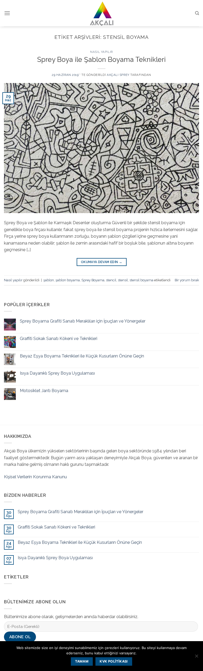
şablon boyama (68, 280)
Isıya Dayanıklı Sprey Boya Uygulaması (57, 373)
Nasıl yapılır (101, 52)
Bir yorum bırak (187, 280)
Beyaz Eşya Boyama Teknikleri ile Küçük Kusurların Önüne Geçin (82, 356)
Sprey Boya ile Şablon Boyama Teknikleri (101, 59)
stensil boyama (141, 280)
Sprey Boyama (92, 280)
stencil (111, 280)
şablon (48, 280)
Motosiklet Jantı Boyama (44, 390)
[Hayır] (196, 657)
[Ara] (197, 13)
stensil (123, 280)
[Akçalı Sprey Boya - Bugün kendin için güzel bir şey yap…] (101, 13)
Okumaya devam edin (101, 262)
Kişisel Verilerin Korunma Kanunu (35, 476)
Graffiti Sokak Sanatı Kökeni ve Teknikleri (58, 338)
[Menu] (7, 13)
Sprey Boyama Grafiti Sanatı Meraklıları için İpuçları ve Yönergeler (82, 321)
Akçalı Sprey (118, 75)
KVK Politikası (114, 661)
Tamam (82, 661)
